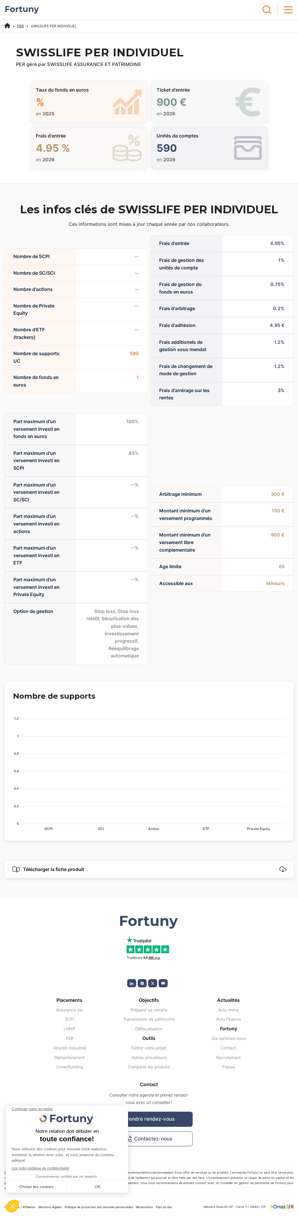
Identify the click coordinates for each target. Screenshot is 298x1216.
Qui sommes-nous (229, 1038)
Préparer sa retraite (149, 1009)
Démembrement (69, 1057)
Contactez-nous (153, 1139)
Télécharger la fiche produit (53, 869)
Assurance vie (69, 1009)
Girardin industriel (69, 1047)
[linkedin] (131, 983)
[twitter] (152, 983)
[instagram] (142, 983)
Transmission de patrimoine (149, 1019)
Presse (228, 1066)
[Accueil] (7, 26)
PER (20, 26)
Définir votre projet (148, 1047)
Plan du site (164, 1207)
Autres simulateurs (149, 1057)
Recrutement (228, 1057)
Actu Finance (228, 1019)
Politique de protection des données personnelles (99, 1207)
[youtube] (163, 983)
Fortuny (228, 1028)
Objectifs (149, 1000)
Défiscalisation (149, 1028)
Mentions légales (50, 1207)
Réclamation (144, 1207)
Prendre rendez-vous (149, 1119)
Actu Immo (228, 1009)
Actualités (228, 1000)
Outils (148, 1038)
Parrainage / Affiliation (20, 1207)
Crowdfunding (69, 1066)
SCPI (69, 1019)
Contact (228, 1047)
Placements (69, 1000)
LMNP (69, 1028)
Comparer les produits (149, 1066)
